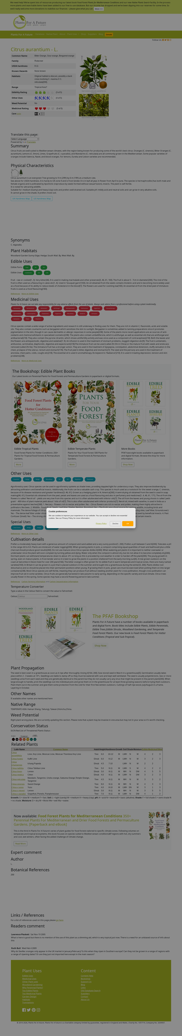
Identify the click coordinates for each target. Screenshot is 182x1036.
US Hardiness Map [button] (42, 198)
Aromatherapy (110, 308)
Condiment (28, 273)
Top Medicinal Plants (32, 993)
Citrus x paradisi (19, 794)
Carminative (17, 313)
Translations (28, 1002)
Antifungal (57, 308)
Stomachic (16, 319)
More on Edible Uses (30, 293)
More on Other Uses (30, 533)
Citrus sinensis (18, 784)
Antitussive (84, 308)
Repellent (78, 479)
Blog (101, 34)
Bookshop (85, 978)
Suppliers (92, 34)
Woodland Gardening (32, 984)
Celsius (14, 596)
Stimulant (94, 313)
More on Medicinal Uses (32, 360)
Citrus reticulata (18, 779)
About (62, 34)
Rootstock (90, 479)
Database (39, 34)
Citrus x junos (18, 787)
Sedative (82, 313)
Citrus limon (17, 771)
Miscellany (70, 313)
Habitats (26, 999)
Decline (115, 524)
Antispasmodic (70, 308)
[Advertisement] (159, 95)
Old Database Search (91, 990)
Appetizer (97, 308)
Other (159, 749)
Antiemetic (44, 308)
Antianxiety (16, 308)
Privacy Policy (101, 523)
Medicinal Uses (29, 978)
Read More (20, 843)
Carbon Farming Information (33, 581)
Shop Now (128, 464)
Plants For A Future (21, 34)
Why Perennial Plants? (32, 987)
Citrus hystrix (17, 759)
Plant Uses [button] (72, 34)
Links (83, 987)
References (15, 293)
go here (59, 920)
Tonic (27, 319)
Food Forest (16, 527)
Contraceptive (31, 313)
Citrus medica (18, 775)
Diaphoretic (45, 313)
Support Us (86, 981)
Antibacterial (30, 308)
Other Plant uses (30, 981)
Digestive (58, 313)
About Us (85, 999)
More (18, 464)
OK (128, 524)
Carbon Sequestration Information (64, 581)
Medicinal (152, 749)
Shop (83, 34)
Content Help (87, 975)
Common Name (60, 749)
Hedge (27, 479)
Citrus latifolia (18, 768)
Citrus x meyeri (18, 791)
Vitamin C (38, 319)
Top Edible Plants (30, 990)
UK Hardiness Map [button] (21, 198)
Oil (36, 267)
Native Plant (52, 34)
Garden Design (29, 996)
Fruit (27, 267)
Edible (145, 749)
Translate (31, 142)
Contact (84, 996)
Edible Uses (27, 975)
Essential (16, 479)
